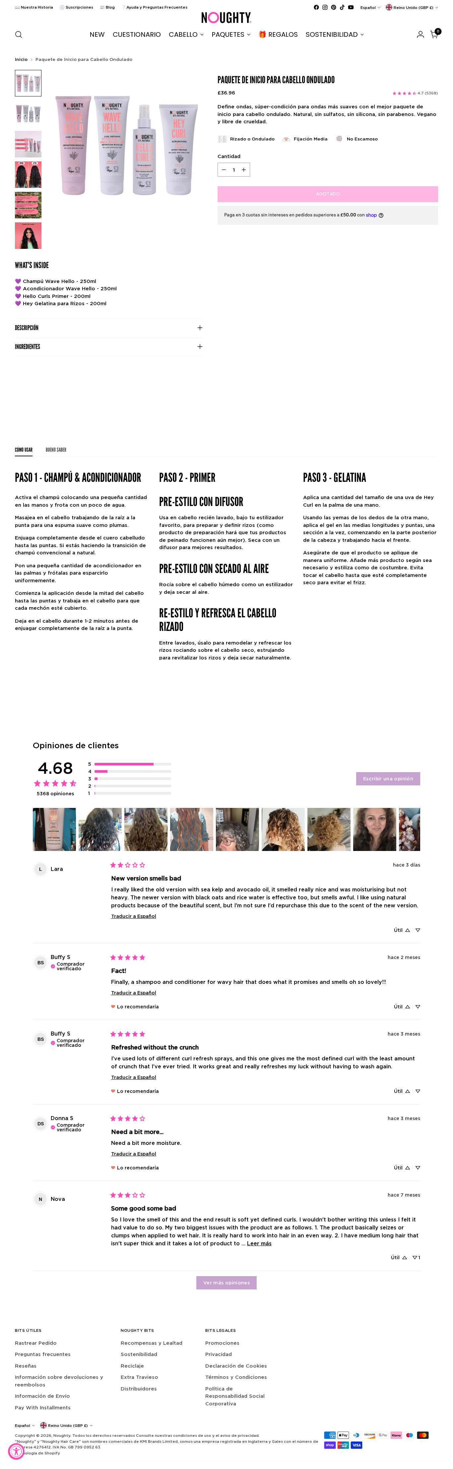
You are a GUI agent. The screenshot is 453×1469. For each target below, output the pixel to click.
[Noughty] (226, 17)
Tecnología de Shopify (37, 1452)
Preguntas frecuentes (43, 1354)
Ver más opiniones (226, 1282)
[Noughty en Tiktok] (342, 7)
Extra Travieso (139, 1377)
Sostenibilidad (139, 1354)
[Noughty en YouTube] (351, 7)
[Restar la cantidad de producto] (224, 170)
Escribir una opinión (388, 778)
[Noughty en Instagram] (325, 7)
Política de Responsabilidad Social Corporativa (235, 1396)
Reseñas (25, 1366)
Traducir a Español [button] (133, 916)
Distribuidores (139, 1388)
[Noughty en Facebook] (316, 7)
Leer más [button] (259, 1243)
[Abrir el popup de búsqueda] (18, 34)
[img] (78, 965)
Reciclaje (132, 1366)
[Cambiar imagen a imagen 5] (28, 205)
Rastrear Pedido (36, 1343)
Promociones (222, 1343)
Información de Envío (42, 1396)
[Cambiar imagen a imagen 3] (28, 144)
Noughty (61, 1435)
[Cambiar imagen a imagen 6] (28, 235)
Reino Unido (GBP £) (413, 7)
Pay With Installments (43, 1407)
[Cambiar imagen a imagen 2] (28, 113)
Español (368, 7)
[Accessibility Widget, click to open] (16, 1451)
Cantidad (229, 156)
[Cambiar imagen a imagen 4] (28, 174)
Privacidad (218, 1354)
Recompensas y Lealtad (151, 1343)
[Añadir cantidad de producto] (244, 170)
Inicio (21, 59)
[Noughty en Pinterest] (334, 7)
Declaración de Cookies (236, 1366)
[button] (129, 764)
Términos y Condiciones (236, 1377)
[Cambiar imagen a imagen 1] (28, 83)
